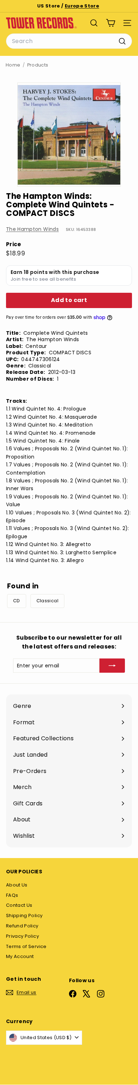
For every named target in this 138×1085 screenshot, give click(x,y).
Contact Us (19, 905)
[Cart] (110, 22)
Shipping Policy (24, 915)
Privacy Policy (22, 936)
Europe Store (82, 5)
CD (16, 601)
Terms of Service (26, 946)
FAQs (12, 895)
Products (37, 65)
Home (13, 65)
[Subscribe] (112, 665)
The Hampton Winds (32, 229)
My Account (20, 956)
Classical (47, 601)
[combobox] (69, 41)
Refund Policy (22, 925)
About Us (17, 885)
